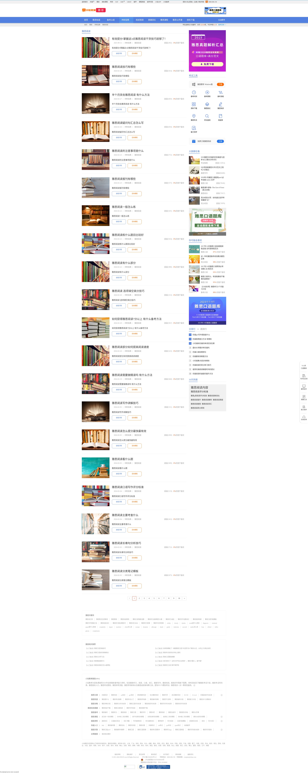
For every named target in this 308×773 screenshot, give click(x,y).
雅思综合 (204, 193)
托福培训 (105, 695)
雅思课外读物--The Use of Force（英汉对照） (212, 189)
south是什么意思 (194, 623)
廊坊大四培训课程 (199, 717)
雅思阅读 (105, 25)
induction (176, 627)
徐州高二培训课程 (184, 717)
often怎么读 (128, 627)
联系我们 (154, 754)
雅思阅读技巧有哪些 (124, 66)
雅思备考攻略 (154, 699)
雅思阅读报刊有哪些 (124, 178)
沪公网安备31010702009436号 (154, 760)
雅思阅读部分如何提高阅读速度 (130, 346)
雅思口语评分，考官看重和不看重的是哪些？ (213, 278)
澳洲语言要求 (106, 734)
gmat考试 (177, 725)
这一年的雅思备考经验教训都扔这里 (213, 257)
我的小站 (186, 2)
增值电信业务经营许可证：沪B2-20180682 (154, 762)
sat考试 (160, 725)
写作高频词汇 (137, 721)
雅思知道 (97, 20)
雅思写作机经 (131, 708)
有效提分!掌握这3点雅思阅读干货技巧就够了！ (139, 38)
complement (96, 631)
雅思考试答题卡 (155, 730)
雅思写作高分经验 (193, 730)
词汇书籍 (126, 721)
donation (145, 627)
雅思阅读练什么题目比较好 (128, 234)
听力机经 (170, 721)
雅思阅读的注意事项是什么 (128, 150)
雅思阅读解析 (207, 400)
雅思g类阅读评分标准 (199, 396)
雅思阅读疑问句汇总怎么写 (128, 122)
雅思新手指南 (142, 699)
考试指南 (204, 163)
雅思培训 (114, 695)
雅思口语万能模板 (211, 619)
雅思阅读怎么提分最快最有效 (129, 431)
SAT (116, 2)
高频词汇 (105, 721)
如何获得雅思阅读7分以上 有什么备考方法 (137, 318)
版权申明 (117, 754)
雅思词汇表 (89, 619)
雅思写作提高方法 (91, 623)
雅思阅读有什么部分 (124, 262)
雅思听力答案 (145, 623)
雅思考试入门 (129, 699)
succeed (184, 627)
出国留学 (187, 725)
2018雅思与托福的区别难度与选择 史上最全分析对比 (213, 158)
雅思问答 (142, 725)
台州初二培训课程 (123, 717)
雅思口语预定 (179, 730)
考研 (111, 2)
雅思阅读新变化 (214, 396)
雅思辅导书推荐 (119, 730)
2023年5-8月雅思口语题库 (207, 323)
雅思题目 (114, 619)
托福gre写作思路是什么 (201, 335)
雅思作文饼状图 (159, 623)
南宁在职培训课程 (138, 717)
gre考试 (168, 725)
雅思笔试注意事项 (102, 619)
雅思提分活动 (183, 712)
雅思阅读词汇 (207, 404)
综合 (203, 721)
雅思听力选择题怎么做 (155, 619)
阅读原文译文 (193, 721)
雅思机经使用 (125, 619)
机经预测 (140, 20)
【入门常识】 (90, 648)
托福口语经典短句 (199, 352)
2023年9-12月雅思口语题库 (208, 234)
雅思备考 (105, 712)
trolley (169, 623)
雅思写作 (204, 173)
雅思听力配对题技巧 (119, 623)
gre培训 (131, 695)
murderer (118, 627)
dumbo (184, 623)
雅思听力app (168, 730)
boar (203, 627)
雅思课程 (164, 20)
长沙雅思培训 (154, 695)
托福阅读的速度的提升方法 (203, 374)
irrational (214, 623)
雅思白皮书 (172, 712)
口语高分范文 (115, 721)
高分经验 (204, 203)
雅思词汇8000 (133, 623)
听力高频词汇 (150, 721)
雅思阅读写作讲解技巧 (125, 403)
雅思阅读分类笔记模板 (125, 571)
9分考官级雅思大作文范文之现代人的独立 (212, 168)
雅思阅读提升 (196, 400)
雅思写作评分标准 (166, 704)
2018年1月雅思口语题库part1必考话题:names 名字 (212, 179)
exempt (137, 627)
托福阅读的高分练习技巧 (202, 365)
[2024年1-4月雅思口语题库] (215, 10)
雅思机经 (162, 712)
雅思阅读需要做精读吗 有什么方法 (132, 375)
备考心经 (111, 20)
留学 (135, 2)
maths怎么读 (194, 627)
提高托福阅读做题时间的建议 (204, 369)
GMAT (129, 2)
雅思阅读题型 (196, 404)
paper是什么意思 (91, 627)
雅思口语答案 (142, 730)
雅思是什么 (105, 699)
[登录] (191, 2)
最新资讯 (190, 754)
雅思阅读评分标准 (199, 391)
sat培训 (123, 695)
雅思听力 (114, 712)
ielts (103, 725)
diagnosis (205, 623)
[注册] (196, 2)
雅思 (98, 2)
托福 (92, 2)
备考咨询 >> (222, 25)
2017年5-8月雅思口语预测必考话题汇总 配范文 (212, 268)
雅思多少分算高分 (205, 699)
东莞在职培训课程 (153, 717)
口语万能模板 (181, 721)
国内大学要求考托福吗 (201, 348)
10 (179, 598)
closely (176, 623)
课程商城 (142, 2)
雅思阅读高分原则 (197, 408)
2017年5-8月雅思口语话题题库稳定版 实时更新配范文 (212, 247)
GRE (122, 2)
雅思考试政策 (117, 699)
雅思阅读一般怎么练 (124, 206)
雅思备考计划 (179, 699)
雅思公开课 (177, 20)
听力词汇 (211, 721)
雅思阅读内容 (199, 387)
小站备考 (166, 2)
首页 (86, 20)
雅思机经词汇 (105, 623)
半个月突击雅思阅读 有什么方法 (131, 94)
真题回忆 (152, 20)
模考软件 (161, 721)
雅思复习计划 (191, 699)
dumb (161, 627)
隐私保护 (130, 754)
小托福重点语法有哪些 (201, 361)
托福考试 (151, 725)
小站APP (158, 2)
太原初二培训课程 (168, 717)
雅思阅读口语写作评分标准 (128, 487)
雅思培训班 (131, 725)
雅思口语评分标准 (135, 704)
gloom (87, 631)
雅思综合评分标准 (181, 704)
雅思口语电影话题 (138, 619)
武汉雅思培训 (176, 695)
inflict (216, 627)
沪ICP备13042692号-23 (149, 757)
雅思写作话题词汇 (183, 619)
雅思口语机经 (118, 708)
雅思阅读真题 (218, 400)
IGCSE (186, 695)
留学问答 (150, 2)
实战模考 (221, 20)
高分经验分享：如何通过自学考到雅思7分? (213, 199)
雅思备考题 (111, 725)
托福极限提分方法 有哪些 (202, 339)
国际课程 (105, 2)
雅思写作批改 (207, 730)
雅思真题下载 (143, 708)
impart (111, 627)
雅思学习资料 (166, 699)
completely (102, 627)
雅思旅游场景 (197, 619)
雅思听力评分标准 (120, 704)
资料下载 (191, 20)
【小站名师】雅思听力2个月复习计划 (212, 288)
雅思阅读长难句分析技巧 (126, 543)
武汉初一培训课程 (107, 717)
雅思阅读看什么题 (122, 459)
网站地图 (178, 754)
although (153, 627)
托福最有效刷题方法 (200, 356)
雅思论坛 (122, 725)
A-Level (194, 695)
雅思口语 (204, 183)
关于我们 (166, 754)
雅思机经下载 (106, 708)
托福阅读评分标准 (206, 695)
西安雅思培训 (141, 695)
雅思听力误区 (170, 619)
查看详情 (119, 53)
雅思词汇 (152, 712)
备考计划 (204, 292)
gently (168, 627)
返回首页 (85, 2)
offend (209, 627)
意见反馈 (142, 754)
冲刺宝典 (125, 20)
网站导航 (201, 2)
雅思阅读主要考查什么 (125, 515)
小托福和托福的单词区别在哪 (204, 343)
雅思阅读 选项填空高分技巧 (128, 290)
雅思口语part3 (106, 730)
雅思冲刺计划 (106, 704)
